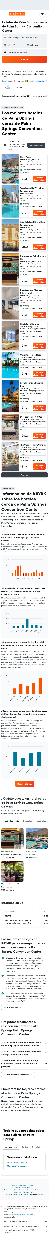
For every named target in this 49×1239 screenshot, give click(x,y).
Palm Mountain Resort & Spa (31, 384)
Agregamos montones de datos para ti (21, 1226)
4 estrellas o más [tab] (11, 821)
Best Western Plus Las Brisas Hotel (31, 291)
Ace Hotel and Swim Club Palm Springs (32, 223)
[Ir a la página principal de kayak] (17, 13)
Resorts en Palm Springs (17, 1162)
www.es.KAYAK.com (19, 1185)
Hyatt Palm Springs (29, 324)
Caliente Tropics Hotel (30, 354)
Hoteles (31, 1185)
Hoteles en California (34, 1190)
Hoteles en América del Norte (22, 1187)
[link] (24, 784)
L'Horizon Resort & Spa (31, 416)
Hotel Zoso (25, 157)
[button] (4, 14)
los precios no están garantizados (22, 1214)
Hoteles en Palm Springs (23, 1192)
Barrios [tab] (25, 1147)
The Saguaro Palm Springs (33, 444)
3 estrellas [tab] (27, 821)
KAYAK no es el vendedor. (15, 1221)
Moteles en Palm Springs (17, 1166)
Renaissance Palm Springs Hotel (33, 257)
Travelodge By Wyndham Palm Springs (32, 189)
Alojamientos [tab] (11, 1147)
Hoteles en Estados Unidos (14, 1190)
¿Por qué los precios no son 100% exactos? (19, 1231)
